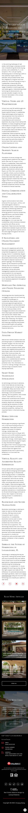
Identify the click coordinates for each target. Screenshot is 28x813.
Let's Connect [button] (14, 724)
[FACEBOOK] (5, 784)
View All (14, 683)
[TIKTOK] (14, 784)
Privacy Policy (20, 803)
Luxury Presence (14, 794)
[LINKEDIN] (10, 784)
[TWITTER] (18, 784)
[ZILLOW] (22, 784)
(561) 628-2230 (8, 749)
